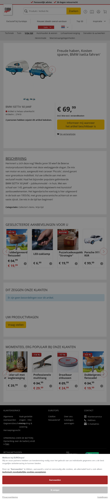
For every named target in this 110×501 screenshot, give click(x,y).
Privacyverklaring (10, 497)
